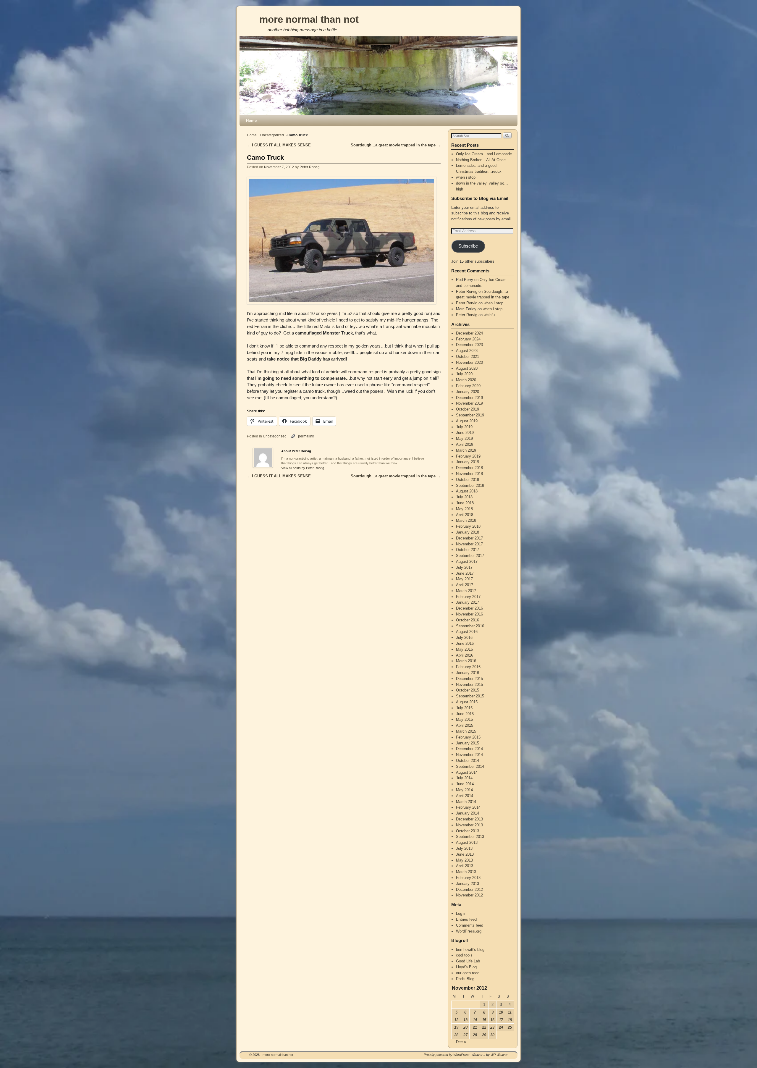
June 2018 (465, 503)
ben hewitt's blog (470, 949)
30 (492, 1035)
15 (484, 1020)
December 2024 (469, 333)
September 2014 (470, 766)
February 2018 (468, 526)
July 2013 (464, 848)
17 (501, 1020)
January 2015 (467, 743)
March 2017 (466, 591)
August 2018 (467, 491)
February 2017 (468, 596)
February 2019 (468, 456)
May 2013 (464, 860)
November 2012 (469, 895)
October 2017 (467, 549)
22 (484, 1027)
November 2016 (469, 614)
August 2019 (467, 421)
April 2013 (464, 866)
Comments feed (469, 925)
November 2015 (469, 684)
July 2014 (464, 778)
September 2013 (470, 836)
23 (492, 1027)
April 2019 (464, 444)
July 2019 (464, 427)
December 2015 (469, 678)
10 (501, 1012)
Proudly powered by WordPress (447, 1054)
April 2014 (464, 796)
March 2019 (466, 450)
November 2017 (469, 544)
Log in (461, 913)
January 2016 (467, 672)
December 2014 (469, 749)
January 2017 (467, 602)
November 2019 (469, 403)
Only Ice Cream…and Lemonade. (484, 154)
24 (501, 1027)
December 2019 (469, 397)
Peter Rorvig (310, 167)
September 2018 (470, 485)
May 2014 (464, 790)
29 (484, 1035)
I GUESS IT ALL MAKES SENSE (279, 145)
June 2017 (465, 573)
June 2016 (465, 643)
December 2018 (469, 468)
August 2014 (467, 772)
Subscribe (468, 246)
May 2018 (464, 509)
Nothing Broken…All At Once (481, 160)
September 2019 (470, 415)
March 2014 (466, 801)
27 (465, 1035)
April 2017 (464, 585)
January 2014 (467, 813)
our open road (467, 973)
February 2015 (468, 737)
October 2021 (467, 356)
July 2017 (464, 567)
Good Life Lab (468, 961)
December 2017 (469, 538)
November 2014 (469, 754)
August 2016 (467, 631)
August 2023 (467, 350)
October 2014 (467, 760)
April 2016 (464, 655)
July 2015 (464, 708)
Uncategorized (272, 135)
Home (251, 120)
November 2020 (469, 362)
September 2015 (470, 696)
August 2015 (467, 702)
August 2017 (467, 561)
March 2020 (466, 380)
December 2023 (469, 344)
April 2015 (464, 725)
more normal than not (309, 19)
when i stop (465, 177)
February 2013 (468, 877)
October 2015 (467, 690)
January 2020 (467, 392)
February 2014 (468, 807)
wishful (490, 315)
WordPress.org (468, 931)
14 (475, 1020)
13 (465, 1020)
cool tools (464, 955)
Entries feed (466, 919)
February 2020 (468, 386)
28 (475, 1035)
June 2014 (465, 784)
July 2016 (464, 637)
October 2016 (467, 620)
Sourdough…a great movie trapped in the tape (396, 145)
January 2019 (467, 462)
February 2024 (468, 339)
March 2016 (466, 661)
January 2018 (467, 532)
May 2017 (464, 579)
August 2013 (467, 842)
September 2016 (470, 626)
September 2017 (470, 555)
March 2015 (466, 731)
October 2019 (467, 409)
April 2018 (464, 515)
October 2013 (467, 831)
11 (510, 1012)
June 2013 (465, 854)
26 (456, 1035)
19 (456, 1027)
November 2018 (469, 473)
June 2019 (465, 432)
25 (510, 1027)
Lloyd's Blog (466, 967)
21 (475, 1027)
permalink (306, 436)
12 (456, 1020)
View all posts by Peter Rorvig (302, 468)
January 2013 (467, 883)
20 (465, 1027)
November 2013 (469, 825)
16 (492, 1020)
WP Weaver (499, 1054)
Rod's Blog (465, 979)
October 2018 (467, 479)
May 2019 (464, 438)
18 (510, 1020)
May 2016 (464, 649)
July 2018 (464, 497)
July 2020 (464, 374)
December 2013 (469, 819)
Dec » (461, 1042)
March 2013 (466, 872)
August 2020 (467, 368)
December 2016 (469, 608)
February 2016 (468, 667)
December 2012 (469, 889)
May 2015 (464, 719)
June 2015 (465, 714)
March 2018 (466, 520)
